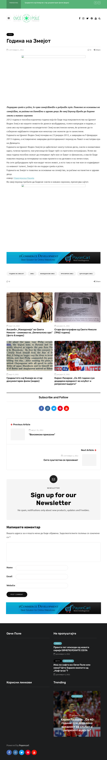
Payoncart (24, 745)
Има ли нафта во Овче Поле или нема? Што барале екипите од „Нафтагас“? (72, 667)
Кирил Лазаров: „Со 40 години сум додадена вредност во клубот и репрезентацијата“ (74, 381)
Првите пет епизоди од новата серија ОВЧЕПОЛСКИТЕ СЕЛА (71, 649)
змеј (32, 273)
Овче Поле (68, 661)
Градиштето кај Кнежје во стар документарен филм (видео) (47, 3)
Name (10, 567)
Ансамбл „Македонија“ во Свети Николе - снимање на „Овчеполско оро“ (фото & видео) (30, 332)
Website (11, 585)
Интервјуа (77, 696)
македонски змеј (47, 273)
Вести (57, 661)
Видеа (57, 643)
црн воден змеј (86, 273)
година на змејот (16, 273)
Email (9, 576)
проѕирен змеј (67, 273)
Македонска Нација (24, 178)
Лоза (10, 34)
